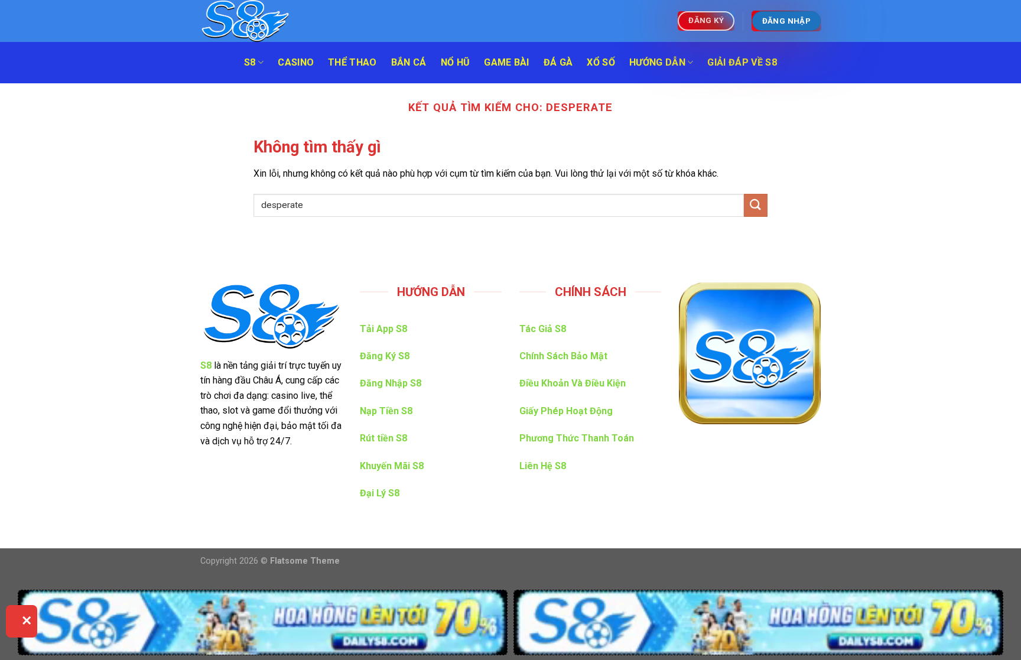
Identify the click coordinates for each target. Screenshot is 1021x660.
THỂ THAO (352, 62)
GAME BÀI (506, 62)
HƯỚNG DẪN (657, 62)
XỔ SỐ (601, 62)
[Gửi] (756, 205)
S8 (250, 62)
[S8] (259, 21)
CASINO (296, 62)
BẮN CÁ (409, 62)
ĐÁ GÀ (558, 62)
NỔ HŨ (455, 62)
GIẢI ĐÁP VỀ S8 (741, 62)
